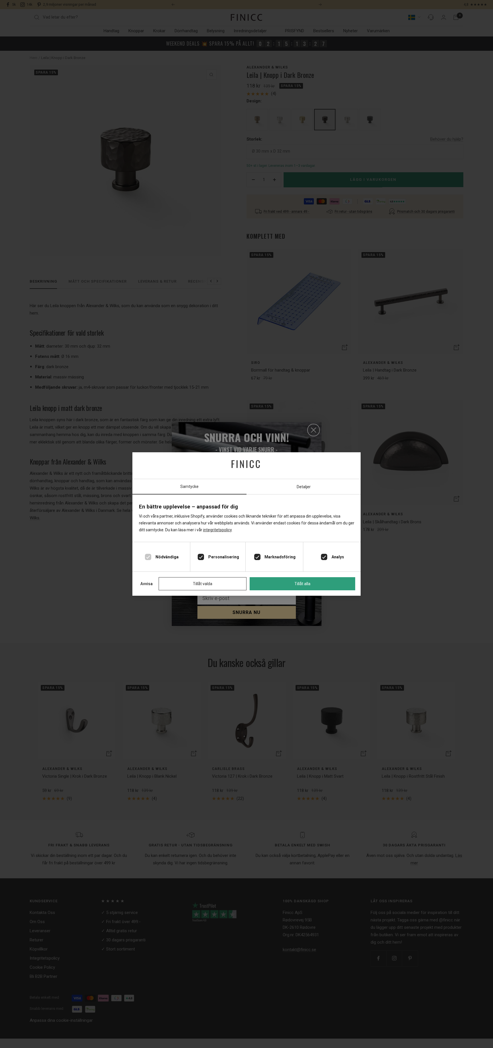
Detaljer (304, 487)
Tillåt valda (202, 583)
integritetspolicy (217, 530)
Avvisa (146, 583)
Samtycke (189, 486)
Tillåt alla (302, 583)
